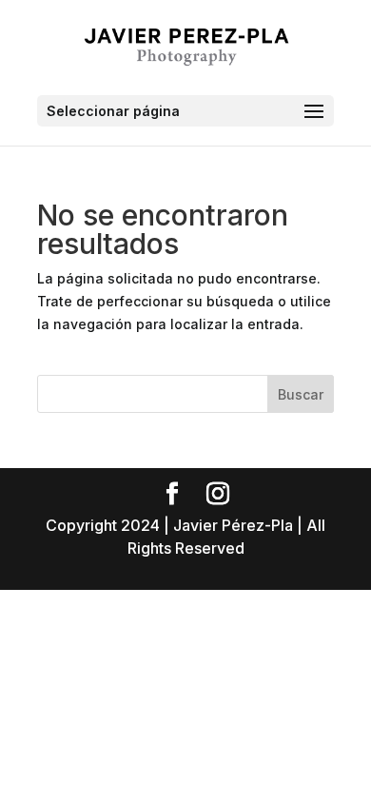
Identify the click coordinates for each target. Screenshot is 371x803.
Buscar (300, 394)
